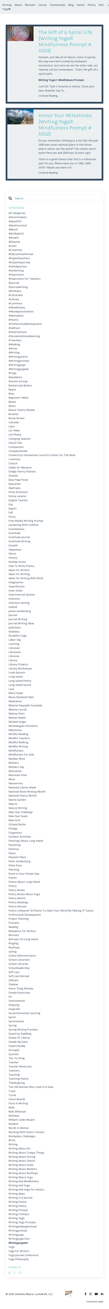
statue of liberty (19, 1037)
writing (13, 1144)
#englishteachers (19, 258)
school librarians (19, 959)
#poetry (13, 319)
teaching (14, 1074)
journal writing (18, 619)
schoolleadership (19, 968)
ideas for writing (19, 574)
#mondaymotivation (21, 311)
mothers (14, 762)
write (12, 1140)
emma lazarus (17, 496)
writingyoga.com (19, 1238)
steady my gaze (18, 1041)
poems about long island (24, 881)
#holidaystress (18, 266)
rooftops (14, 947)
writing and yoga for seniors (26, 1189)
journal (13, 615)
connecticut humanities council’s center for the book (42, 455)
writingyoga (16, 1234)
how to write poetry (21, 566)
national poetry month (23, 795)
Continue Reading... (48, 95)
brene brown (16, 418)
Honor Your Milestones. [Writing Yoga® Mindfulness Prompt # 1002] (65, 124)
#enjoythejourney (19, 262)
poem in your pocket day (24, 873)
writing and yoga (19, 1185)
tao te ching (17, 1058)
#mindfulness (17, 307)
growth (13, 545)
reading (13, 927)
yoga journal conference (23, 1255)
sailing (13, 951)
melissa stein (17, 713)
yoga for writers (19, 1251)
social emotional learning (24, 1013)
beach (12, 389)
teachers (14, 1070)
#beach (13, 229)
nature (13, 804)
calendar (14, 422)
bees (11, 393)
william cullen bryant (22, 1119)
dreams (13, 475)
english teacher (18, 500)
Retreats (30, 5)
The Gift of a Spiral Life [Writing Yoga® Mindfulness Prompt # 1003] (65, 41)
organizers (15, 832)
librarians (15, 652)
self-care (14, 972)
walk (11, 1107)
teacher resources (20, 1066)
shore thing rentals (21, 988)
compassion (16, 447)
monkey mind (17, 758)
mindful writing (18, 746)
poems (13, 877)
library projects (18, 664)
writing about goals (21, 1165)
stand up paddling (20, 1033)
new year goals (18, 816)
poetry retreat (18, 906)
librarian (14, 648)
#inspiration (16, 274)
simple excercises (19, 992)
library (13, 660)
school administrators (22, 955)
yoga (11, 1247)
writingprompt (18, 1230)
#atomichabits (18, 217)
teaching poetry (19, 1078)
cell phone (15, 434)
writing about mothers (23, 1169)
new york (14, 820)
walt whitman (17, 1111)
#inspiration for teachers (25, 278)
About (18, 5)
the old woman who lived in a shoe (31, 1087)
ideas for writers (19, 570)
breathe (13, 414)
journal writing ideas (21, 623)
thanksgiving (17, 1082)
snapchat (14, 1009)
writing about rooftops (23, 1173)
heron (12, 553)
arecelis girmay (18, 381)
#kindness (15, 291)
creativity (14, 459)
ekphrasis (14, 488)
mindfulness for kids (21, 754)
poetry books (17, 890)
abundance (15, 377)
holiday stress (17, 561)
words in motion (19, 1128)
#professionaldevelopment (25, 324)
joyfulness (15, 627)
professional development (25, 914)
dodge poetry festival (22, 471)
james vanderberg (20, 611)
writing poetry (18, 1206)
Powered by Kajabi (94, 1301)
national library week (22, 787)
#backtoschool (18, 225)
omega (13, 828)
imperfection (17, 586)
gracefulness (16, 529)
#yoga (12, 373)
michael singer (17, 721)
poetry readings (18, 902)
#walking (14, 344)
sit (10, 996)
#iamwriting (16, 270)
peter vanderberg (19, 861)
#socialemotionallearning (24, 336)
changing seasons (20, 438)
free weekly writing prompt (26, 520)
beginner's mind (18, 397)
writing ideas (17, 1193)
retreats (14, 935)
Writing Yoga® (7, 7)
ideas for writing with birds (26, 578)
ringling (13, 943)
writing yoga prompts (22, 1222)
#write (13, 348)
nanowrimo (16, 783)
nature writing (18, 808)
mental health (17, 717)
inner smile (15, 590)
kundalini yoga (18, 635)
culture (13, 463)
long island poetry (20, 680)
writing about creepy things (26, 1152)
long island (16, 676)
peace (12, 853)
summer (14, 1054)
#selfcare (14, 328)
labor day (15, 639)
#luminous (15, 303)
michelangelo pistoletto (23, 726)
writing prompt (18, 1210)
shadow (13, 984)
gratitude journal (19, 537)
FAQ (100, 5)
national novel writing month (27, 791)
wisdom (13, 1124)
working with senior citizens (26, 1132)
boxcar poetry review (22, 410)
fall (11, 512)
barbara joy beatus (20, 385)
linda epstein (17, 672)
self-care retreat (19, 976)
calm (12, 426)
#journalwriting (18, 287)
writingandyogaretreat (23, 1226)
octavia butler (17, 824)
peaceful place (17, 857)
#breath (14, 237)
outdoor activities (20, 836)
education (15, 484)
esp (11, 504)
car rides (14, 430)
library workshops (20, 668)
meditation (15, 701)
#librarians (16, 295)
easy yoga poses (18, 479)
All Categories (17, 213)
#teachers (15, 340)
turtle (12, 1095)
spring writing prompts (23, 1029)
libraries (14, 656)
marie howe (16, 693)
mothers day (16, 767)
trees (12, 1091)
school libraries (18, 964)
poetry (13, 886)
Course (42, 5)
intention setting (19, 602)
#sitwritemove (18, 332)
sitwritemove (17, 1000)
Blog (71, 5)
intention (14, 598)
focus (12, 516)
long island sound (20, 685)
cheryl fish (15, 443)
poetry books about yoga (24, 894)
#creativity (15, 250)
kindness (14, 631)
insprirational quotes (22, 594)
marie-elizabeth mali (21, 697)
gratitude (14, 533)
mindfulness (16, 750)
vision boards (17, 1099)
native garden (17, 799)
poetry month (17, 898)
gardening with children (24, 525)
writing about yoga (21, 1177)
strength (14, 1050)
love (11, 689)
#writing (14, 352)
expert (13, 508)
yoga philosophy (19, 1259)
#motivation (16, 315)
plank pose (15, 865)
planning (14, 869)
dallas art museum (20, 467)
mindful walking (18, 742)
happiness (15, 549)
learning (14, 644)
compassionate (18, 451)
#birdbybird (16, 233)
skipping (14, 1005)
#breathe (14, 241)
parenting (15, 845)
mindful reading (18, 734)
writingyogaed (18, 1242)
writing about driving (22, 1156)
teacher (13, 1062)
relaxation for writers (22, 931)
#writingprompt (19, 360)
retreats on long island (23, 939)
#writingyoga (17, 365)
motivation (15, 771)
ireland (13, 607)
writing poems (18, 1201)
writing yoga (16, 1218)
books (12, 401)
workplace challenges (22, 1136)
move (12, 779)
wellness (14, 1115)
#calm (12, 246)
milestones (15, 730)
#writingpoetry (18, 356)
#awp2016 (15, 221)
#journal (14, 283)
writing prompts (19, 1214)
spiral (12, 1017)
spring (13, 1025)
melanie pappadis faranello (25, 705)
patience (14, 849)
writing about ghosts (22, 1160)
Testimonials (57, 5)
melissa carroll (18, 709)
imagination (16, 582)
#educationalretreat (21, 254)
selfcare (13, 980)
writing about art (20, 1148)
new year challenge (21, 812)
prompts (14, 922)
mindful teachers (19, 738)
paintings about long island (26, 840)
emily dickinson (18, 492)
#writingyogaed (18, 369)
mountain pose (18, 775)
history (13, 557)
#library (14, 299)
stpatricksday (17, 1046)
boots (12, 406)
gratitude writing (19, 541)
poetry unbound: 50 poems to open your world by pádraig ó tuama (51, 910)
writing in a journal (20, 1197)
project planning (19, 918)
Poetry (92, 5)
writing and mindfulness (24, 1181)
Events (81, 5)
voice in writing (18, 1103)
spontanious (16, 1021)
